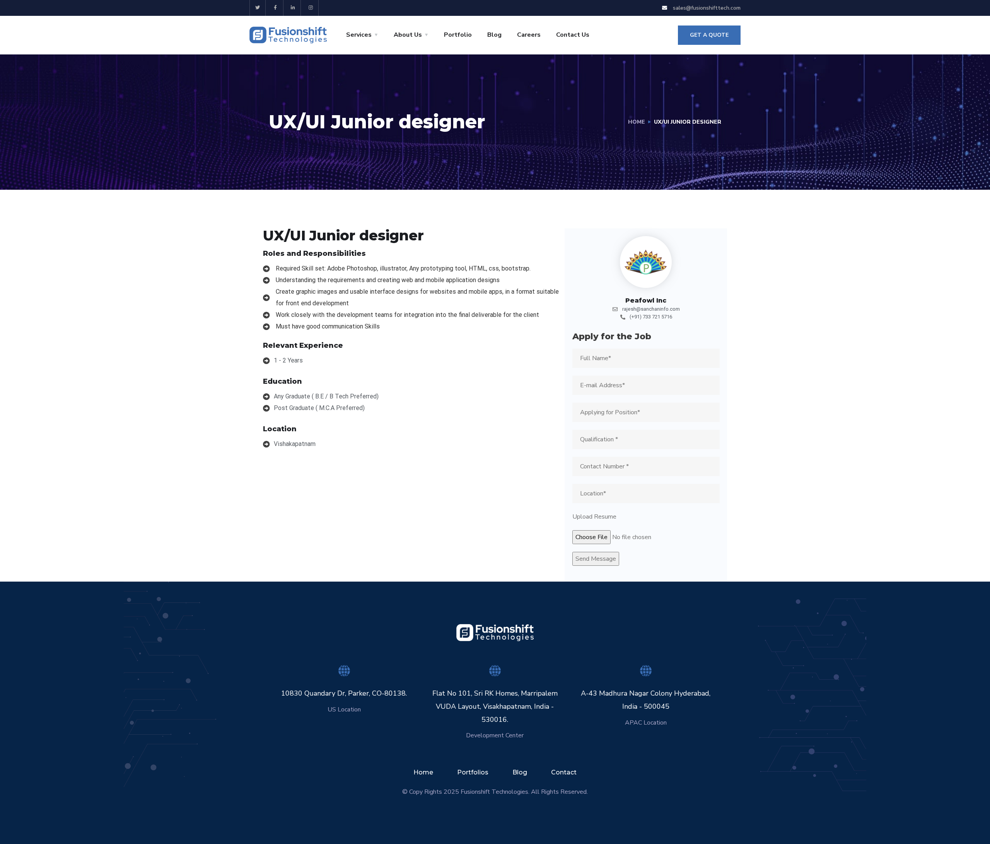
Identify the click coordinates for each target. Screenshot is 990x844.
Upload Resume (594, 516)
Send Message (595, 559)
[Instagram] (311, 8)
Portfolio (458, 35)
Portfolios (472, 772)
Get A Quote (709, 35)
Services (359, 35)
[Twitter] (258, 8)
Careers (529, 35)
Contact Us (572, 35)
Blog (494, 35)
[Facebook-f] (275, 8)
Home (636, 122)
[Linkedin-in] (293, 8)
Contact (564, 772)
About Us (408, 35)
